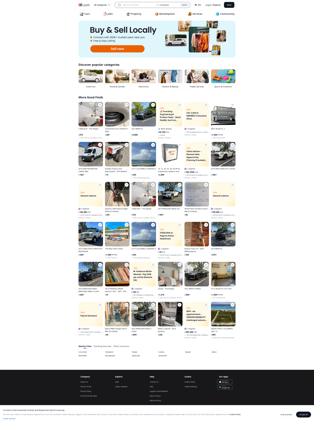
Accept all (304, 414)
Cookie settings (9, 418)
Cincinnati (82, 352)
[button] (157, 39)
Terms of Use (85, 386)
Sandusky (136, 355)
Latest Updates (121, 386)
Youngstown (110, 355)
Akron (214, 352)
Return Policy (155, 396)
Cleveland (109, 352)
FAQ (151, 386)
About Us (84, 382)
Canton (161, 352)
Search (184, 5)
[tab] (85, 347)
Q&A (117, 382)
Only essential (286, 414)
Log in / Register (213, 5)
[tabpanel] (157, 354)
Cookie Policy (189, 382)
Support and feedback (159, 391)
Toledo (134, 352)
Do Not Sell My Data (88, 396)
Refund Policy (155, 400)
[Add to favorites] (100, 105)
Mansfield (82, 355)
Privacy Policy (85, 391)
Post (229, 5)
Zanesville (162, 355)
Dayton (188, 352)
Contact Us (154, 382)
